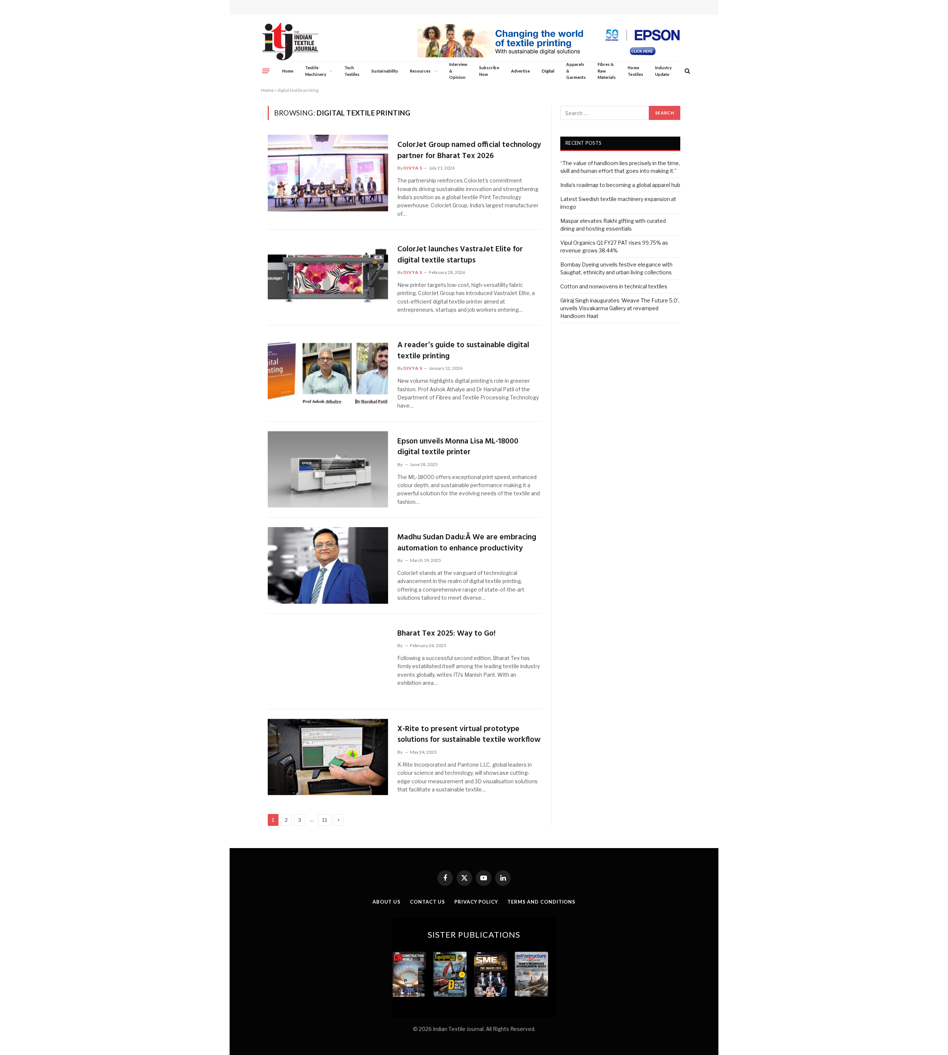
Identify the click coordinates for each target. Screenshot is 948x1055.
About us (387, 902)
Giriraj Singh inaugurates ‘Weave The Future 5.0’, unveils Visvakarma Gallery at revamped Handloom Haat (620, 308)
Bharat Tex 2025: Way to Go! (446, 633)
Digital (548, 70)
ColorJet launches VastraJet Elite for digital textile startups (460, 255)
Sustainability (384, 70)
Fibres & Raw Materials (607, 71)
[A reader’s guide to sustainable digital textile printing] (328, 373)
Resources (420, 70)
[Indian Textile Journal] (290, 42)
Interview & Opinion (458, 71)
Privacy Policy (476, 902)
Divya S (412, 168)
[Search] (686, 71)
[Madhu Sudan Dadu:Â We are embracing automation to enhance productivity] (328, 565)
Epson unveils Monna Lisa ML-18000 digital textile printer (457, 447)
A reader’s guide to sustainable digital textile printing (463, 351)
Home (287, 70)
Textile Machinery (315, 71)
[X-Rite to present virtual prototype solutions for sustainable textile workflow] (328, 757)
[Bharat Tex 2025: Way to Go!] (328, 661)
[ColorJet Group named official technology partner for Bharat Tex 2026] (328, 173)
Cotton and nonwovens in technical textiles (613, 286)
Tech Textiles (352, 71)
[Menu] (266, 70)
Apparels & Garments (575, 71)
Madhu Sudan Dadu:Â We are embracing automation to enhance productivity (466, 543)
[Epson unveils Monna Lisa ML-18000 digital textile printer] (328, 469)
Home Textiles (635, 71)
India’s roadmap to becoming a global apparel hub (620, 185)
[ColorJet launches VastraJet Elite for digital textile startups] (328, 277)
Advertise (520, 70)
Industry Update (663, 71)
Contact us (427, 902)
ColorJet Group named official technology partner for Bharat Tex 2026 (469, 150)
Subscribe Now (489, 71)
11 (324, 820)
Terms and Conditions (541, 902)
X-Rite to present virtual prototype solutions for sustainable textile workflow (469, 735)
